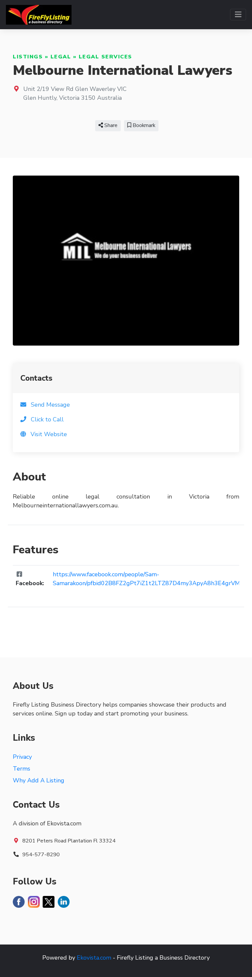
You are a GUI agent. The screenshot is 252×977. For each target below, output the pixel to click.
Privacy (22, 757)
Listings (28, 56)
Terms (21, 769)
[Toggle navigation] (238, 14)
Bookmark (143, 125)
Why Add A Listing (38, 780)
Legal (61, 56)
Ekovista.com (94, 958)
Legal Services (105, 56)
